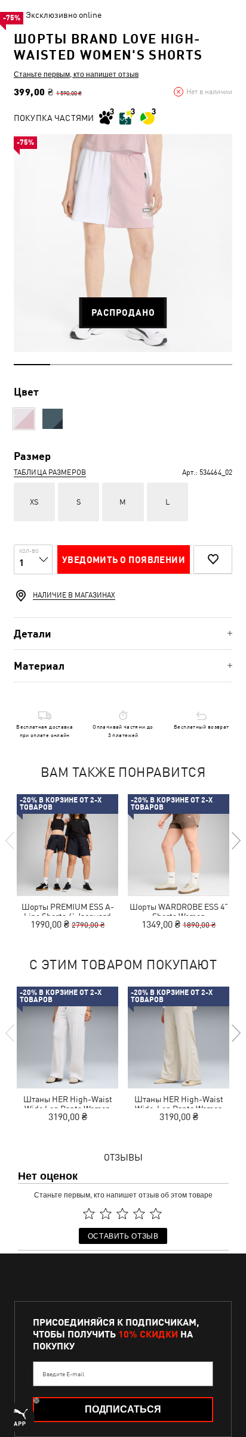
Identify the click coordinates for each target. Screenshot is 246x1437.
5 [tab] (177, 364)
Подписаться (123, 1409)
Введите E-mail (63, 1373)
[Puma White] (24, 419)
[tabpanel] (123, 243)
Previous (10, 840)
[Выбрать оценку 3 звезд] (122, 1213)
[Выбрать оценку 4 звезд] (139, 1213)
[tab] (123, 633)
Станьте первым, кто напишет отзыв (76, 74)
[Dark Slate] (52, 419)
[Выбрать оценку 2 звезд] (105, 1213)
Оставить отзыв (123, 1235)
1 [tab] (32, 364)
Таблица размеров (50, 472)
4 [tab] (141, 364)
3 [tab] (105, 364)
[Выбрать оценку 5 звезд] (156, 1213)
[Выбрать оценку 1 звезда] (89, 1213)
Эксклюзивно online (64, 15)
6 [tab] (214, 364)
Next (235, 840)
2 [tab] (68, 364)
